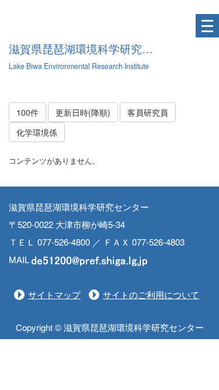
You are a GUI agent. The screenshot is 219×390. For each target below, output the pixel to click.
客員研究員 (147, 112)
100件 (27, 112)
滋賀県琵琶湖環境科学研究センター (97, 49)
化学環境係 (36, 132)
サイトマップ (54, 294)
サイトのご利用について (151, 294)
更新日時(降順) (82, 112)
